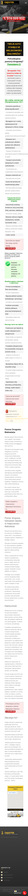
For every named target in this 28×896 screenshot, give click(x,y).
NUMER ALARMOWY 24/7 (14, 21)
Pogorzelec (16, 418)
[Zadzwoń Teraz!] (25, 893)
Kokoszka (23, 418)
